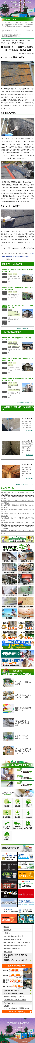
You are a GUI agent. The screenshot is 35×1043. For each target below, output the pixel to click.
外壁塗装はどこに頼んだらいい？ (14, 997)
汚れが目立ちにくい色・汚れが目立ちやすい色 (23, 723)
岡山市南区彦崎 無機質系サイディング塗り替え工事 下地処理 (17, 497)
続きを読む (29, 430)
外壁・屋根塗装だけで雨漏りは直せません (17, 942)
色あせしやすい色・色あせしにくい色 (22, 737)
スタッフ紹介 (8, 952)
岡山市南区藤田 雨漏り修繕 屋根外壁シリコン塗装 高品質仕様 (27, 471)
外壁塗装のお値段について (12, 948)
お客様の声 (7, 933)
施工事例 (6, 927)
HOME (3, 40)
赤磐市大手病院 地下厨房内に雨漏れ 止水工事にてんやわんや (17, 493)
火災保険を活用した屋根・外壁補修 (15, 1000)
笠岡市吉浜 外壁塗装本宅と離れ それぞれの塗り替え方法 (17, 532)
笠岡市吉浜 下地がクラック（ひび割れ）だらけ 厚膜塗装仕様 (17, 515)
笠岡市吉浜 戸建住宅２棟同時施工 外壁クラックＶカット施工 (17, 510)
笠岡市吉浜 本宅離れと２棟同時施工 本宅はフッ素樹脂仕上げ (17, 523)
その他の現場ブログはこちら (24, 484)
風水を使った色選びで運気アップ (23, 709)
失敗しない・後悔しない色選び (23, 683)
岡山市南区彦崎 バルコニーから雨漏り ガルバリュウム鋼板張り (27, 448)
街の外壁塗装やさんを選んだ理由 (14, 936)
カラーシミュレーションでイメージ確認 (23, 696)
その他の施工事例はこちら (25, 328)
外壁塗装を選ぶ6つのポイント (13, 939)
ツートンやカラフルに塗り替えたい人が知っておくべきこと (23, 751)
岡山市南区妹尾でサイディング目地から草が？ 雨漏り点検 (17, 519)
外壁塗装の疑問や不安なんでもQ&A (15, 945)
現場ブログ (10, 40)
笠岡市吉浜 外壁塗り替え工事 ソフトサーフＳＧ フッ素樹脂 (17, 527)
